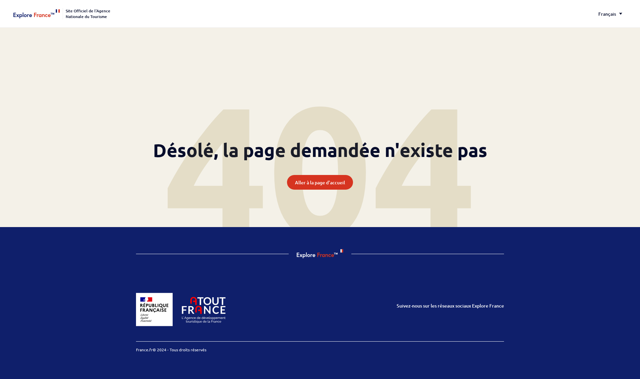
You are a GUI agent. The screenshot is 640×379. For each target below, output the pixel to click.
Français (607, 14)
